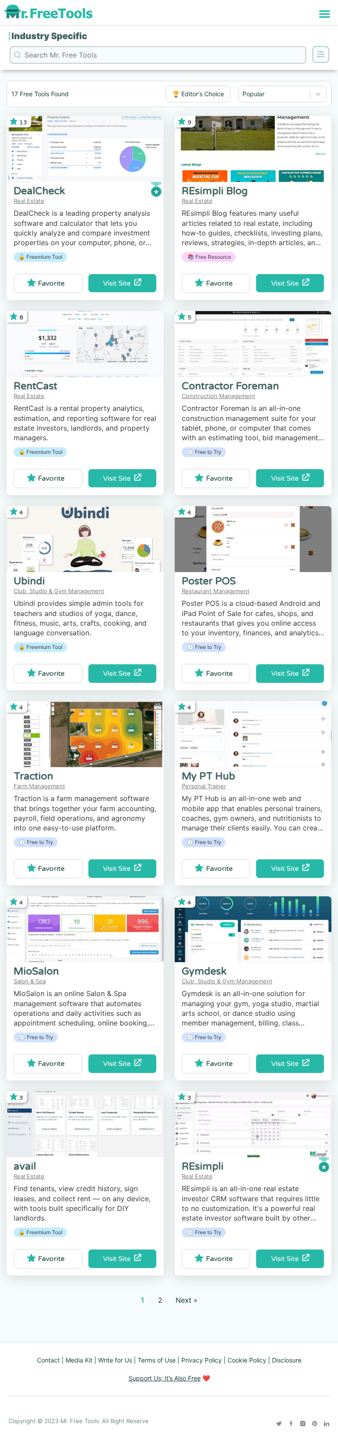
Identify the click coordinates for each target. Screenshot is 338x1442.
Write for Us (115, 1360)
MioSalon (36, 971)
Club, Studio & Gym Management (59, 590)
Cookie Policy (247, 1360)
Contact (48, 1360)
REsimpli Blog (215, 191)
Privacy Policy (201, 1360)
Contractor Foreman (230, 386)
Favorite (51, 283)
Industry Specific (49, 36)
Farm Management (39, 786)
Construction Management (218, 395)
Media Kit (79, 1360)
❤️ (169, 1378)
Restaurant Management (216, 590)
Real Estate (29, 200)
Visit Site (118, 283)
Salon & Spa (30, 981)
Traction (33, 776)
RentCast (35, 386)
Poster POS (209, 581)
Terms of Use (157, 1360)
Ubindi (29, 581)
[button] (325, 14)
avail (25, 1166)
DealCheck (39, 191)
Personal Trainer (204, 786)
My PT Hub (208, 776)
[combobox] (274, 94)
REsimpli (203, 1166)
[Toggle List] (318, 94)
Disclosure (286, 1360)
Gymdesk (204, 971)
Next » (187, 1300)
